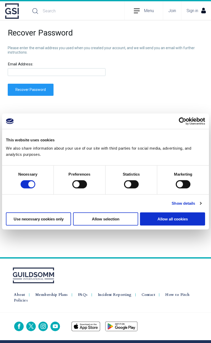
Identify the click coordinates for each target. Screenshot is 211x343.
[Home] (12, 11)
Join (172, 10)
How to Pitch (177, 295)
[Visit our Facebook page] (19, 326)
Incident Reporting (114, 295)
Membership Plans (51, 295)
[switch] (79, 184)
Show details (183, 203)
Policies (21, 300)
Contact (148, 295)
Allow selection (105, 219)
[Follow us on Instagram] (43, 326)
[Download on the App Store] (86, 326)
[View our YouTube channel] (55, 326)
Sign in (192, 10)
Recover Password (30, 90)
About (19, 295)
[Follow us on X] (31, 326)
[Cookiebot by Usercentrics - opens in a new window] (182, 121)
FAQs (83, 295)
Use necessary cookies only (39, 219)
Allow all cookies (172, 219)
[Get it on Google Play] (121, 326)
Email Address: (20, 64)
